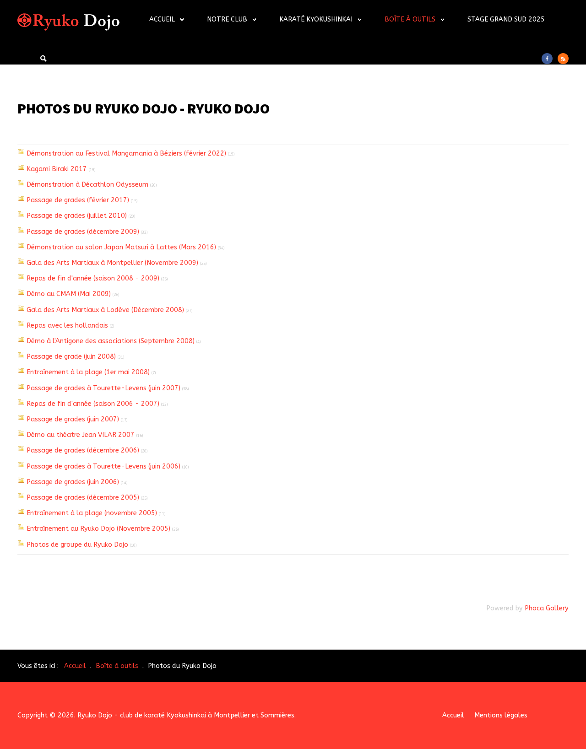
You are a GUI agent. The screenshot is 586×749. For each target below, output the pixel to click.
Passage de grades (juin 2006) (73, 482)
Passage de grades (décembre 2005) (83, 497)
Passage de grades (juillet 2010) (77, 216)
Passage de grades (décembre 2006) (83, 450)
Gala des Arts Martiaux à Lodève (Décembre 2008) (105, 310)
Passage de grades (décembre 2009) (83, 232)
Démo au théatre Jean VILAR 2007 (81, 435)
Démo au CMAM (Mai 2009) (69, 294)
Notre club (227, 19)
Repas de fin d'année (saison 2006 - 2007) (93, 404)
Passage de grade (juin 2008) (71, 357)
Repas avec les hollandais (67, 325)
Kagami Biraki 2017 (57, 169)
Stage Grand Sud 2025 (506, 19)
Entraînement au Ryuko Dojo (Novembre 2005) (98, 529)
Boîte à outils (410, 19)
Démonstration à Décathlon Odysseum (87, 185)
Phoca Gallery (547, 608)
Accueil (162, 19)
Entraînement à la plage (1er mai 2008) (88, 372)
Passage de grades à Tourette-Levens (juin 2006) (103, 466)
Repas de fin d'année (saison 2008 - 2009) (93, 278)
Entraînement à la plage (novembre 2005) (92, 513)
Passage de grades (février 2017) (78, 200)
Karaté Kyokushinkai (316, 19)
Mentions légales (500, 715)
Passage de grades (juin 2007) (73, 419)
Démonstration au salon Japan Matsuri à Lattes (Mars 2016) (121, 247)
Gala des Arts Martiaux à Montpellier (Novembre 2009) (112, 263)
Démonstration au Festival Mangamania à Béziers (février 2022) (126, 153)
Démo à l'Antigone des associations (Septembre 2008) (111, 341)
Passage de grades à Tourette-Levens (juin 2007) (103, 388)
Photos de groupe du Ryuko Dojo (77, 545)
